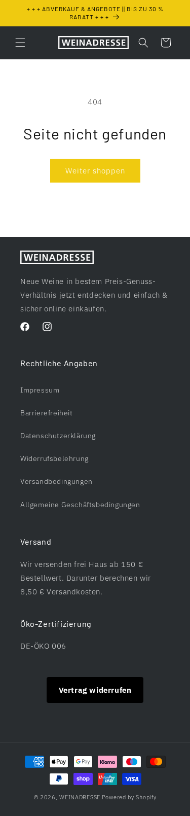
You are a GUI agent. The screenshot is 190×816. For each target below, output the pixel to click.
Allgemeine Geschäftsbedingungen (80, 504)
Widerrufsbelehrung (54, 458)
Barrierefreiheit (46, 412)
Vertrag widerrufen (95, 690)
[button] (20, 42)
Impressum (39, 390)
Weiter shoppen (95, 170)
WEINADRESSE (79, 797)
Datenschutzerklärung (58, 435)
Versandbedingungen (56, 481)
